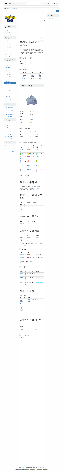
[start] (10, 18)
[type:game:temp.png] (33, 161)
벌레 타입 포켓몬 (8, 87)
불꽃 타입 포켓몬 (8, 65)
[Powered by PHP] (25, 469)
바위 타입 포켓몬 (8, 90)
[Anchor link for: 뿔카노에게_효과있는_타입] (37, 142)
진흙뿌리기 (30, 237)
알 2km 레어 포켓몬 (9, 116)
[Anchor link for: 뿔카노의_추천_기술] (40, 230)
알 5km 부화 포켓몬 (9, 114)
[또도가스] (24, 75)
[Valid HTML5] (31, 469)
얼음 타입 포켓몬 (8, 74)
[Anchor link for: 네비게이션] (28, 69)
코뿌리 (39, 78)
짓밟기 (21, 282)
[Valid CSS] (38, 469)
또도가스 (24, 78)
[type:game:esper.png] (28, 161)
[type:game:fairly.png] (36, 169)
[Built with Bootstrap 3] (19, 469)
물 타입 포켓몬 (8, 67)
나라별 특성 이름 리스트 (10, 151)
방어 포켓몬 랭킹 (8, 43)
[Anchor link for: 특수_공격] (27, 267)
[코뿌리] (39, 75)
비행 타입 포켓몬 (8, 83)
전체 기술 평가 (8, 32)
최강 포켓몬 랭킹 (8, 41)
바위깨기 (22, 257)
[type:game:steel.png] (28, 169)
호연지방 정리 (7, 127)
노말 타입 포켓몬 (8, 63)
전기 (30, 154)
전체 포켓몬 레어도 (8, 34)
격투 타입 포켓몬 (8, 76)
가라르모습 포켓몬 (8, 138)
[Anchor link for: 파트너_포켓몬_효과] (40, 216)
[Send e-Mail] (41, 37)
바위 (33, 122)
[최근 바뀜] (39, 37)
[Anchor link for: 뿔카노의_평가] (33, 85)
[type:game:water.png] (36, 149)
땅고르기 (29, 240)
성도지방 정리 (7, 125)
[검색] (43, 3)
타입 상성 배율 (8, 56)
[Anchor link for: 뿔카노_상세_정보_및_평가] (30, 44)
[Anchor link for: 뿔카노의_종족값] (31, 128)
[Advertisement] (10, 176)
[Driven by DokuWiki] (44, 469)
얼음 (38, 154)
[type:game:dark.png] (20, 169)
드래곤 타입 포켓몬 (8, 94)
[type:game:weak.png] (25, 149)
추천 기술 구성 (8, 50)
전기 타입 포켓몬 (8, 72)
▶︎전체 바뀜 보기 (51, 18)
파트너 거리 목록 (8, 54)
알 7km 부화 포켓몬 (9, 112)
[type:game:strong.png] (42, 149)
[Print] (43, 37)
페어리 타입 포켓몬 (8, 101)
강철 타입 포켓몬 (8, 99)
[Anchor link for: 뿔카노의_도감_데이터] (21, 322)
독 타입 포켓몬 (8, 79)
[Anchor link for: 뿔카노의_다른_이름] (32, 58)
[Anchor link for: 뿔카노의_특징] (29, 335)
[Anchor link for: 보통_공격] (27, 249)
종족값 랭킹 (7, 52)
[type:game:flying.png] (20, 161)
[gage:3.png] (39, 277)
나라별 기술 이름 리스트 (10, 149)
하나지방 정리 (7, 132)
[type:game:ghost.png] (28, 165)
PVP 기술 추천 (8, 47)
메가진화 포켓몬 (8, 45)
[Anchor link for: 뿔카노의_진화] (35, 291)
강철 (30, 169)
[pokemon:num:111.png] (32, 98)
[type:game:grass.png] (20, 154)
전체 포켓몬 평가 (8, 30)
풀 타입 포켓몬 (8, 70)
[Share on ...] (37, 37)
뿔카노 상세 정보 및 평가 (12, 8)
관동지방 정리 (7, 123)
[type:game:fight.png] (20, 156)
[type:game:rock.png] (31, 122)
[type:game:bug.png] (36, 161)
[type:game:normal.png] (20, 149)
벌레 (38, 161)
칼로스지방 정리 (8, 134)
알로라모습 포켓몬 (8, 136)
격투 (30, 257)
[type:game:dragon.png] (36, 165)
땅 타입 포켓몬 (8, 81)
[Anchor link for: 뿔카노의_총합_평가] (40, 182)
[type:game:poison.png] (28, 156)
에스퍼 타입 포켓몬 (8, 85)
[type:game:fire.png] (28, 149)
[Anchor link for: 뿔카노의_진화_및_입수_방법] (25, 197)
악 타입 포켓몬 (8, 96)
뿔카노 (32, 78)
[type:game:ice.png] (36, 154)
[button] (48, 3)
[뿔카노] (32, 75)
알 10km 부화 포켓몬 (9, 110)
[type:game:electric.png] (28, 154)
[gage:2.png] (39, 274)
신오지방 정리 (7, 129)
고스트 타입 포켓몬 (8, 92)
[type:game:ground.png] (31, 119)
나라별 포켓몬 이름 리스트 (10, 146)
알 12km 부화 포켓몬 (9, 107)
